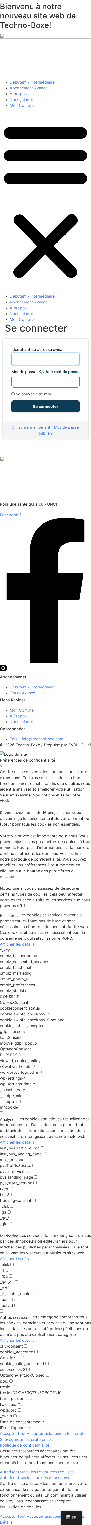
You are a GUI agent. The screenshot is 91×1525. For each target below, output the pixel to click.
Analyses (8, 1119)
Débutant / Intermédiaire (32, 82)
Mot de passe (23, 372)
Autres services (14, 1317)
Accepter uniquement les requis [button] (56, 1433)
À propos (18, 93)
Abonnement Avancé (29, 87)
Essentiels (9, 915)
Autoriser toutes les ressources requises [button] (37, 1471)
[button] (45, 200)
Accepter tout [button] (12, 1433)
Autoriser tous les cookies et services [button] (34, 1477)
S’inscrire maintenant (31, 427)
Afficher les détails (17, 944)
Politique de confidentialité (24, 1445)
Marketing (9, 1236)
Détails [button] (6, 1522)
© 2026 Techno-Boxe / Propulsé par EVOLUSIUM (45, 744)
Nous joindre (21, 99)
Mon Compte (22, 105)
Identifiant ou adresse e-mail (37, 349)
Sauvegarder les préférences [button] (26, 1439)
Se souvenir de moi (33, 394)
